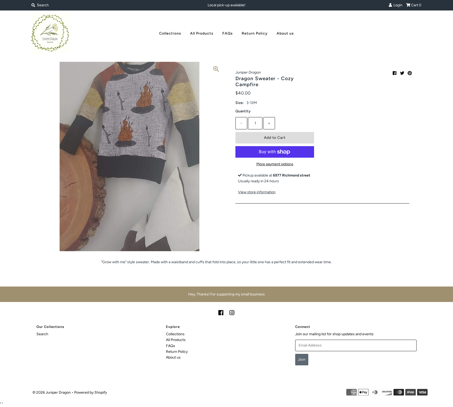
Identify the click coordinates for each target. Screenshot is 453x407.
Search (42, 334)
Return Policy (255, 33)
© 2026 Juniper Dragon (52, 392)
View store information (257, 192)
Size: (239, 103)
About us (285, 33)
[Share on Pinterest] (410, 73)
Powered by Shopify (90, 392)
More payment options (274, 164)
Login (397, 5)
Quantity (243, 111)
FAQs (227, 33)
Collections (170, 33)
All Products (201, 33)
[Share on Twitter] (402, 73)
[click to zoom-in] (216, 70)
